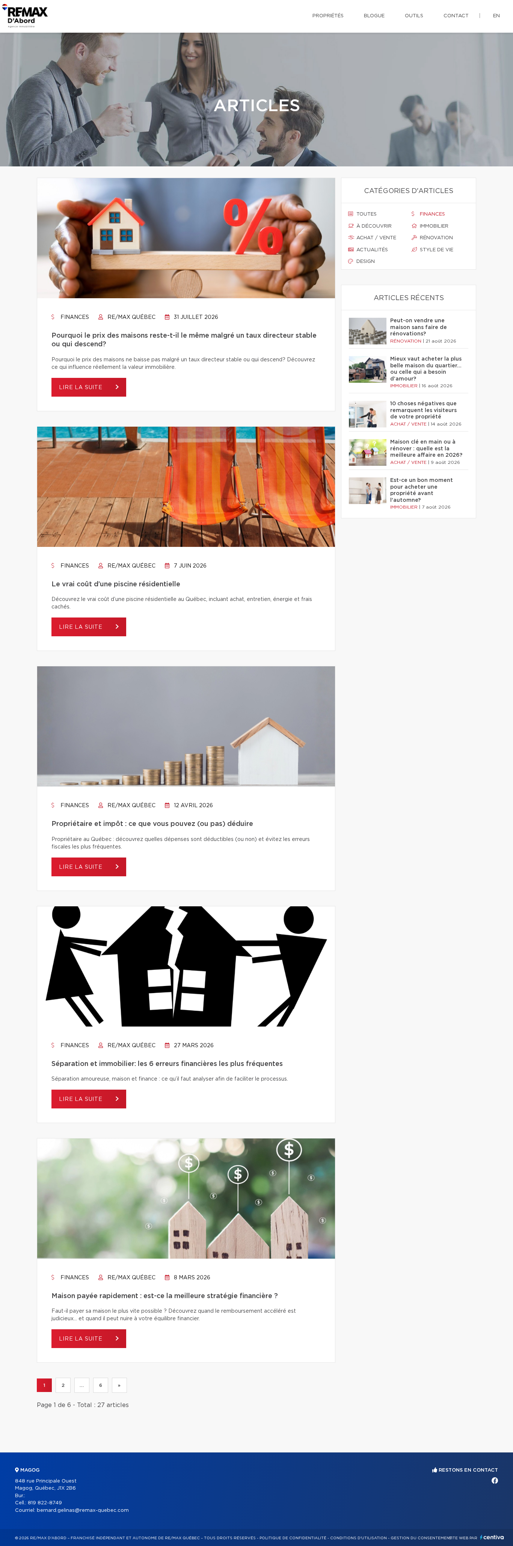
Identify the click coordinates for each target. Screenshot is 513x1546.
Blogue (374, 16)
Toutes (366, 214)
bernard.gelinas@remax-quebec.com (83, 1510)
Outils (414, 16)
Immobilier (433, 226)
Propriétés (328, 16)
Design (365, 261)
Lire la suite (81, 387)
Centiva (492, 1537)
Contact (456, 16)
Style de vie (435, 250)
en (496, 16)
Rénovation (435, 238)
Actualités (371, 250)
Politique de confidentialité (293, 1538)
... (82, 1385)
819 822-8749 (45, 1503)
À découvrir (373, 226)
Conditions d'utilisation (358, 1538)
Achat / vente (375, 238)
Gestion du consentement (421, 1538)
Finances (74, 317)
